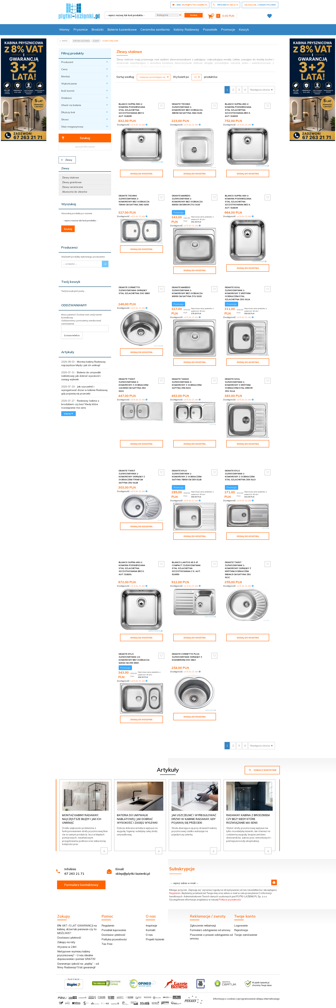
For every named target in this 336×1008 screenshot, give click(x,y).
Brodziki (98, 29)
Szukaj (85, 138)
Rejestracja (241, 930)
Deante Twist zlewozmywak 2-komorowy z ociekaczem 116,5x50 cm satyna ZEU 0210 (133, 385)
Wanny (64, 29)
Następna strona (260, 89)
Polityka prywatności (114, 939)
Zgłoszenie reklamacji (203, 925)
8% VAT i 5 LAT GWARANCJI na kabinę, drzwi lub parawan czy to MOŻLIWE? (77, 929)
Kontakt (150, 930)
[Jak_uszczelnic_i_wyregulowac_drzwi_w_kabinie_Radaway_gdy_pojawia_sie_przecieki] (213, 850)
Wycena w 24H (66, 947)
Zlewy (68, 159)
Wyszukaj (68, 204)
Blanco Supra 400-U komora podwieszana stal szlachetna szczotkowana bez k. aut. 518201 (132, 568)
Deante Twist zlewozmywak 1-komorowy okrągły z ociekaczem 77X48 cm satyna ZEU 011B (132, 476)
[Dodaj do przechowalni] (161, 106)
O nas (149, 934)
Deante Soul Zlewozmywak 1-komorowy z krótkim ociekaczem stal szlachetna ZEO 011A (237, 293)
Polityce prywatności (230, 899)
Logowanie (241, 925)
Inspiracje (151, 925)
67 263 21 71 (74, 874)
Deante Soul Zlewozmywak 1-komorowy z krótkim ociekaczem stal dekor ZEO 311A (239, 385)
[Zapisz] (274, 882)
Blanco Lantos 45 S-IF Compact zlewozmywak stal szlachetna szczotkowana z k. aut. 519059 (186, 568)
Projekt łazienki (155, 939)
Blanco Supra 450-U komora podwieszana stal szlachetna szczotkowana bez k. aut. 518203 (238, 110)
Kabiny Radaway (186, 29)
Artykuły (67, 352)
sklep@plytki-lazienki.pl (132, 874)
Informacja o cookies (224, 998)
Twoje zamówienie (245, 934)
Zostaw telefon (72, 335)
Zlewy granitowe (72, 182)
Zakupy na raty (66, 942)
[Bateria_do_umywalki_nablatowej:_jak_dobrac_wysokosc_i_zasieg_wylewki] (158, 850)
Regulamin (175, 893)
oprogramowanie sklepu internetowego (258, 998)
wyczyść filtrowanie (85, 146)
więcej (67, 413)
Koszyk (244, 29)
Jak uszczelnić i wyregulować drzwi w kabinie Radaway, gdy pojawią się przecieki (84, 390)
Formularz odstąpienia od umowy (210, 930)
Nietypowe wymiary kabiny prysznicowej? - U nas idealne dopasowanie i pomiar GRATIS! (76, 955)
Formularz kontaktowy (81, 885)
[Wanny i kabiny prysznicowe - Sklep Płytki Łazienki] (79, 10)
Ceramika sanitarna (155, 29)
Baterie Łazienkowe (122, 29)
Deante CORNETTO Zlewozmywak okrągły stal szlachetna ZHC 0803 (134, 290)
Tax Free (107, 944)
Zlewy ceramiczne (72, 187)
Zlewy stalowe (70, 177)
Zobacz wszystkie (264, 770)
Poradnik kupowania (114, 930)
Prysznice (81, 29)
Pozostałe (210, 29)
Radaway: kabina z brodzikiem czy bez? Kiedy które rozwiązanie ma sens (80, 404)
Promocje (228, 29)
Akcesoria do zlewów (74, 191)
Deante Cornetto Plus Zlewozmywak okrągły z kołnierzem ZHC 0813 (187, 657)
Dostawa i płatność (69, 937)
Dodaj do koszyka (141, 173)
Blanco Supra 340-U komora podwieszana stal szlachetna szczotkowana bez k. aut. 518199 (238, 201)
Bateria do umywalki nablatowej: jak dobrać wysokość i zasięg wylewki (81, 376)
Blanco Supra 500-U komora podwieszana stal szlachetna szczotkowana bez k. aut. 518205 (132, 110)
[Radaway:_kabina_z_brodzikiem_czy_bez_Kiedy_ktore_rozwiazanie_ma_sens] (268, 850)
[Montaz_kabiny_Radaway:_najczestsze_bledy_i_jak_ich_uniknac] (104, 850)
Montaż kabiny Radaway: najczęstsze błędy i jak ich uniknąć (81, 819)
